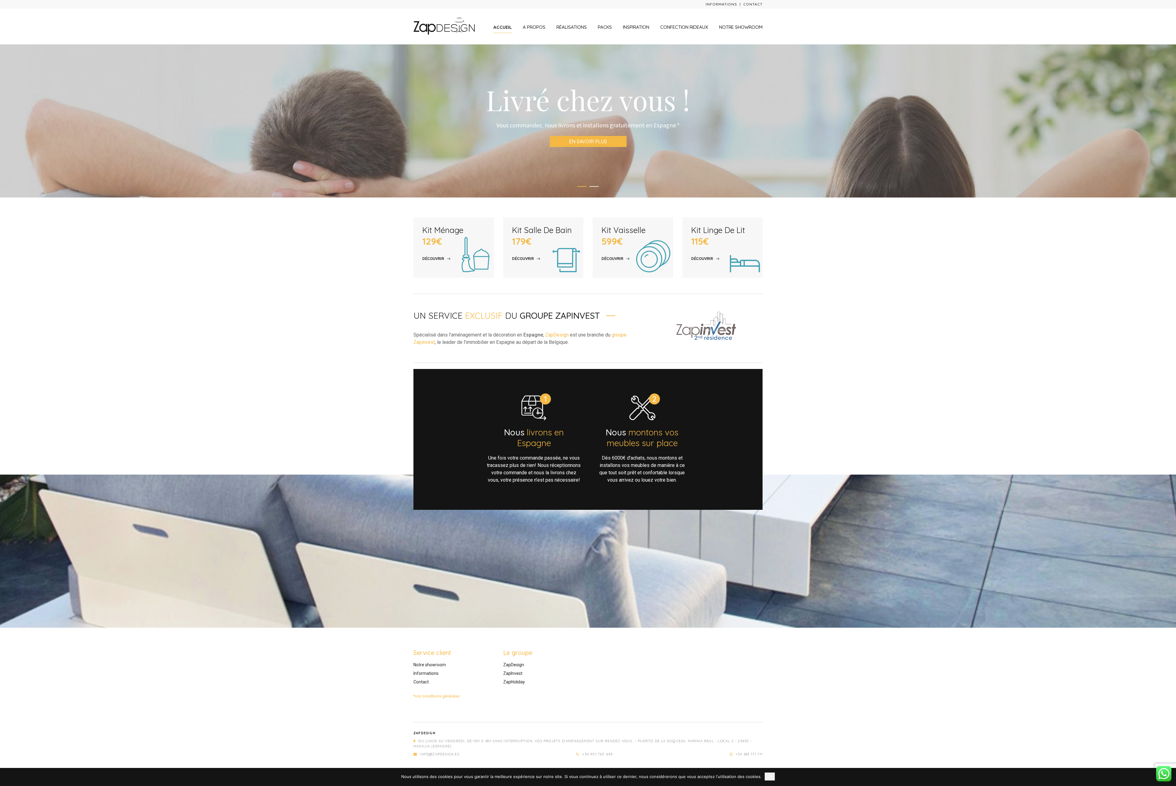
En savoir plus (588, 137)
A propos (534, 27)
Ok (769, 776)
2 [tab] (594, 186)
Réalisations (571, 27)
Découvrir (433, 258)
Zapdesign (424, 733)
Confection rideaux (684, 27)
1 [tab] (581, 186)
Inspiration (636, 27)
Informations (721, 4)
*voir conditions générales (436, 696)
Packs (605, 27)
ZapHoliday (514, 681)
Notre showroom (741, 27)
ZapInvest (512, 673)
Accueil (502, 27)
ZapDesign (557, 335)
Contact (753, 4)
